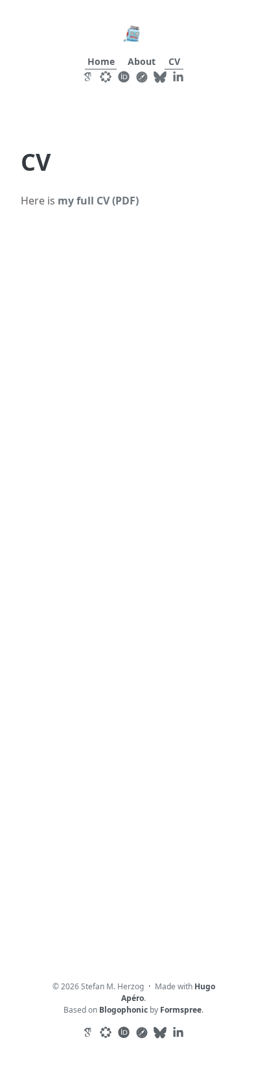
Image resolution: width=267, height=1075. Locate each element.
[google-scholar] (85, 76)
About (142, 61)
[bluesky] (158, 76)
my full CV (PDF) (98, 200)
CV (174, 61)
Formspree (181, 1009)
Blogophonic (123, 1009)
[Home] (133, 32)
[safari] (140, 76)
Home (101, 61)
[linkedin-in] (176, 76)
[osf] (104, 76)
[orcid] (122, 76)
